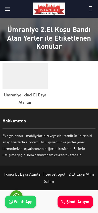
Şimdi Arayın (77, 201)
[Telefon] (90, 9)
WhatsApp (22, 201)
